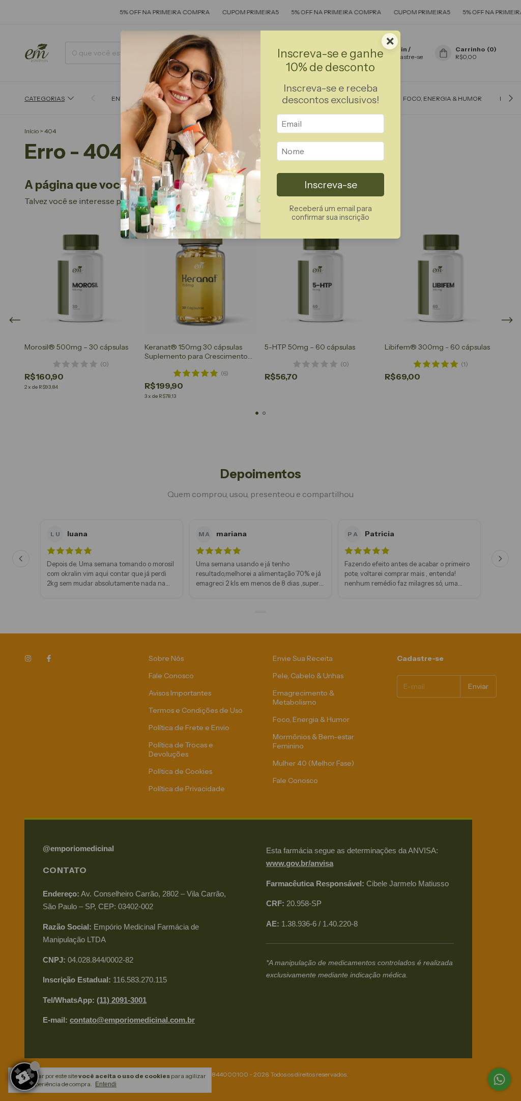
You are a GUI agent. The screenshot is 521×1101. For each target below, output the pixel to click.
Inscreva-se (330, 185)
